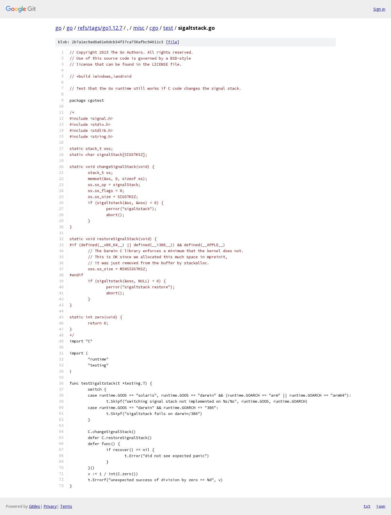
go (58, 27)
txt (367, 506)
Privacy (50, 506)
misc (139, 27)
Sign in (379, 9)
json (380, 506)
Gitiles (34, 506)
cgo (153, 27)
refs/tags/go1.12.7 (100, 27)
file (172, 42)
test (168, 27)
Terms (66, 506)
